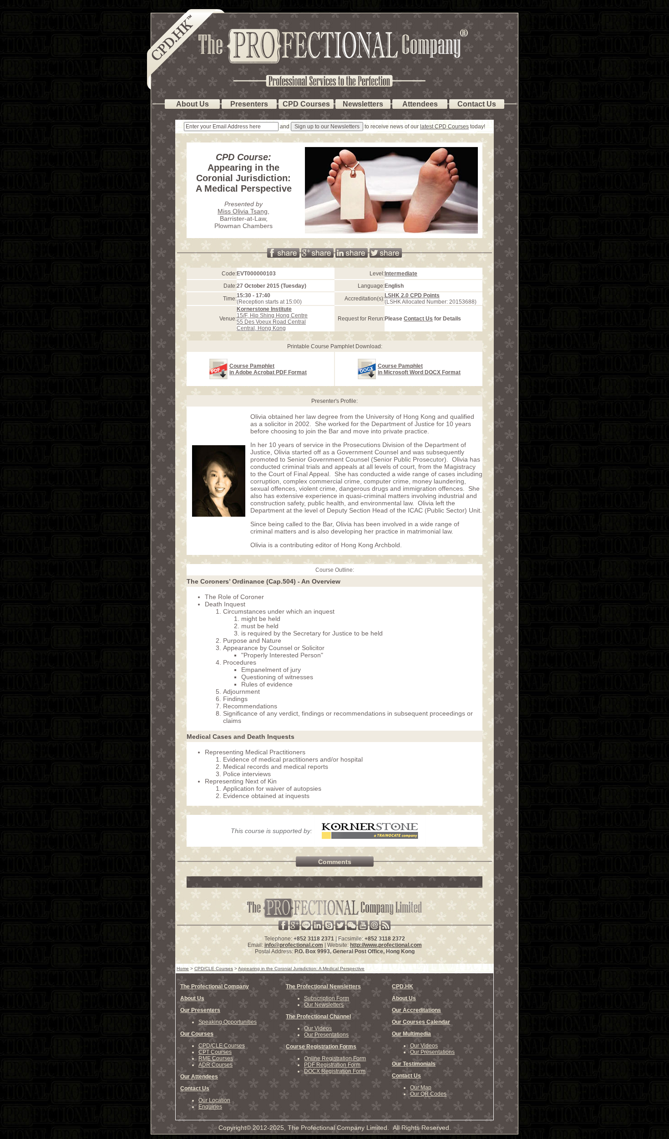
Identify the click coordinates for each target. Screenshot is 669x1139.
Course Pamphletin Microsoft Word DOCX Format (419, 369)
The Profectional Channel (318, 1016)
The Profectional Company (214, 986)
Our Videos (318, 1028)
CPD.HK (402, 986)
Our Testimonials (414, 1064)
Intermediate (401, 273)
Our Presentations (326, 1035)
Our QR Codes (428, 1094)
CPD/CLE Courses (221, 1045)
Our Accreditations (416, 1010)
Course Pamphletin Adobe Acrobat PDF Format (268, 369)
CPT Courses (215, 1052)
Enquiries (210, 1106)
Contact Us (418, 318)
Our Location (214, 1100)
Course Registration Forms (321, 1046)
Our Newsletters (324, 1005)
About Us (192, 998)
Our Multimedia (411, 1034)
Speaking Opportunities (227, 1022)
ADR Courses (215, 1065)
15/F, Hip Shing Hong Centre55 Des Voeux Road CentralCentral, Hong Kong (272, 318)
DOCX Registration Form (334, 1071)
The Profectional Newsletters (323, 986)
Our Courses (196, 1034)
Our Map (420, 1087)
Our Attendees (199, 1076)
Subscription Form (326, 998)
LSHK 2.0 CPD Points (412, 295)
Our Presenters (200, 1010)
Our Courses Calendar (421, 1022)
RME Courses (215, 1058)
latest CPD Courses (444, 126)
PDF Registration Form (332, 1065)
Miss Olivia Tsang (243, 211)
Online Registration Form (335, 1058)
